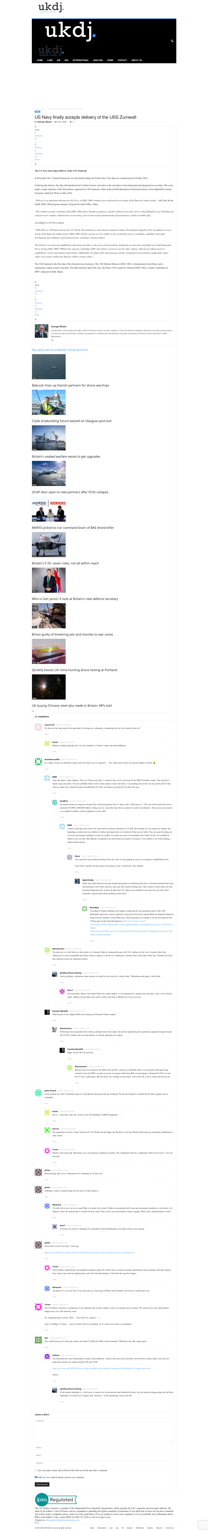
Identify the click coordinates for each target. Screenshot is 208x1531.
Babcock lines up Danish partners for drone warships (70, 385)
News (43, 109)
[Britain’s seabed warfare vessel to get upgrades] (104, 437)
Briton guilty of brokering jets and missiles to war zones (72, 634)
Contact (122, 60)
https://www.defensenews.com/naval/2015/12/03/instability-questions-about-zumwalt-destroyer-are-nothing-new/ (89, 1252)
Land (50, 60)
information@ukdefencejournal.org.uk (62, 1519)
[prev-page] (32, 711)
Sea (66, 60)
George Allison (44, 121)
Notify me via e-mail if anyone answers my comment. (60, 1477)
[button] (172, 41)
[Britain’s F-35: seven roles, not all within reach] (104, 544)
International (81, 60)
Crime (110, 60)
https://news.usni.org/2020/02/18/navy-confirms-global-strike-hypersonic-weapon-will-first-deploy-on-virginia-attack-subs (101, 1368)
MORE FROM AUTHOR (73, 350)
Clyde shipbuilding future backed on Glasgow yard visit (72, 421)
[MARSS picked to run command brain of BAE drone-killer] (104, 509)
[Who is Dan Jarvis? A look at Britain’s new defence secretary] (104, 580)
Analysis (98, 60)
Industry (150, 1528)
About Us (136, 60)
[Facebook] (36, 1522)
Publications (140, 1528)
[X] (52, 340)
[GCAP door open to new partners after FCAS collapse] (104, 473)
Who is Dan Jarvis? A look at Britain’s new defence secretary (75, 599)
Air (58, 60)
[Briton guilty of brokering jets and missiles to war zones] (104, 615)
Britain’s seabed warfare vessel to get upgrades (66, 456)
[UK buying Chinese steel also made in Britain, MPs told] (104, 686)
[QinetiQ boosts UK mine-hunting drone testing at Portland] (104, 651)
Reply (47, 734)
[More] (104, 164)
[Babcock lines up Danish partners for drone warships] (104, 366)
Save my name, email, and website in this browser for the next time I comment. (73, 1470)
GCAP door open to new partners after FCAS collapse (70, 492)
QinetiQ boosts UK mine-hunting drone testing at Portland (74, 670)
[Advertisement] (104, 84)
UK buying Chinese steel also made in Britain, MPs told (72, 705)
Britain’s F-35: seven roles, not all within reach (65, 563)
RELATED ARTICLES (45, 350)
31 (73, 122)
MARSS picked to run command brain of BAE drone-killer (73, 527)
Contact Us (170, 1528)
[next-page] (34, 711)
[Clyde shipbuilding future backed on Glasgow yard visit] (104, 402)
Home (40, 60)
